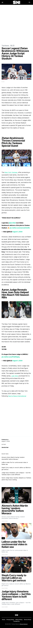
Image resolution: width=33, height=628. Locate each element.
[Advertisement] (16, 24)
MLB (12, 45)
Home (3, 619)
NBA (3, 538)
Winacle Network (24, 624)
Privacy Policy (10, 619)
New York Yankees (11, 172)
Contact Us (16, 621)
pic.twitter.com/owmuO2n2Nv (20, 228)
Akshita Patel (5, 447)
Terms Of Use (27, 619)
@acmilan (12, 223)
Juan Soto (14, 376)
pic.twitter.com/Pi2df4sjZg (10, 357)
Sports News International (17, 396)
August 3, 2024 (17, 232)
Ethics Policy (19, 619)
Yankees (5, 45)
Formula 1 (4, 502)
